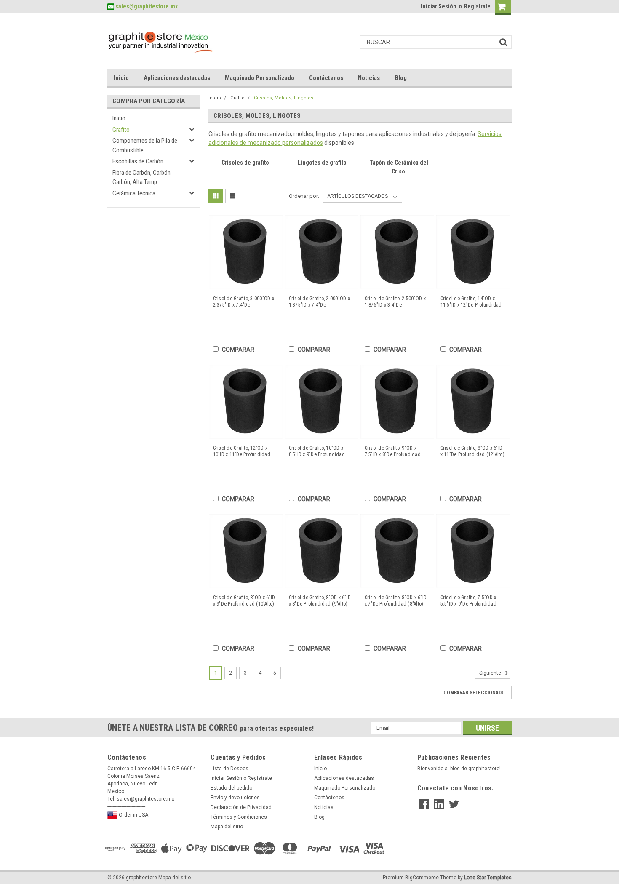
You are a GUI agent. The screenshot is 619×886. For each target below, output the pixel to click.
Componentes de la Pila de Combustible (144, 145)
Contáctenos (326, 78)
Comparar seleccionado (474, 693)
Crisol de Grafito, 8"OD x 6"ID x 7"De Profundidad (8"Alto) (396, 601)
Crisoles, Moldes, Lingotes (283, 98)
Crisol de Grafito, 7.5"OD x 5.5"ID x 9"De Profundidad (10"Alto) (468, 601)
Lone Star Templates (488, 878)
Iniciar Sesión (438, 6)
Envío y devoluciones (235, 798)
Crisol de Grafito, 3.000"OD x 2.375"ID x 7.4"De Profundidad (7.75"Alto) (243, 302)
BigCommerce (422, 878)
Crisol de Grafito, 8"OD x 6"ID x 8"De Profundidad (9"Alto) (320, 601)
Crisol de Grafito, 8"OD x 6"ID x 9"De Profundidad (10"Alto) (244, 601)
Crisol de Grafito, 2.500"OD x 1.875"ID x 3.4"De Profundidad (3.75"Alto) (395, 302)
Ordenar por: (304, 196)
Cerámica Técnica (133, 193)
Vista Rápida (245, 283)
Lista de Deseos (229, 768)
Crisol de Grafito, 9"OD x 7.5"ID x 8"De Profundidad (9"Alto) (393, 451)
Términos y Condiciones (239, 817)
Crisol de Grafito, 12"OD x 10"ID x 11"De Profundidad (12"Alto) (241, 451)
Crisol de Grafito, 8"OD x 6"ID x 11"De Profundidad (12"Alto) (472, 451)
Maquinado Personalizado (259, 78)
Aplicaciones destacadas (177, 78)
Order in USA (132, 815)
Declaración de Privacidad (241, 807)
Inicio (121, 78)
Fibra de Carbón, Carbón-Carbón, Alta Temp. (142, 177)
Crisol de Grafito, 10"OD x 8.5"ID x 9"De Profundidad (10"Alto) (317, 451)
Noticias (369, 78)
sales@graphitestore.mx (146, 6)
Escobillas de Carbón (137, 161)
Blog (401, 78)
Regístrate (477, 6)
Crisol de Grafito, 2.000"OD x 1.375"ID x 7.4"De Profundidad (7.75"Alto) (319, 302)
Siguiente (490, 673)
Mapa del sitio (227, 827)
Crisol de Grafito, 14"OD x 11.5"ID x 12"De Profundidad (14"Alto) (471, 302)
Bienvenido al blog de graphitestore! (459, 768)
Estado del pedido (231, 788)
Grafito (121, 129)
